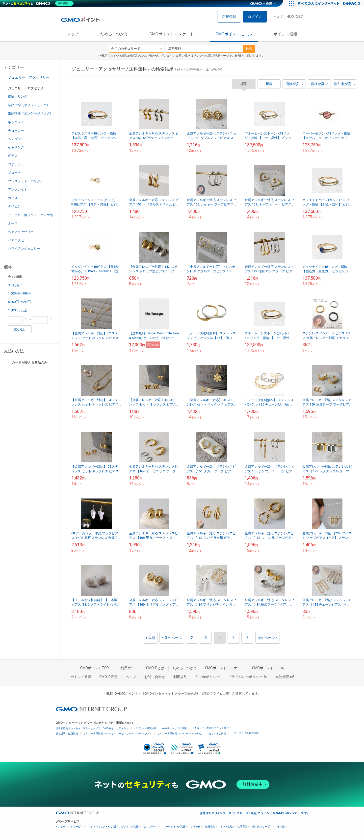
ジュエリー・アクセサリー (29, 77)
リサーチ (195, 826)
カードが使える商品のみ (29, 362)
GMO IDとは (155, 668)
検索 (249, 48)
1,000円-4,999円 (19, 293)
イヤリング (16, 147)
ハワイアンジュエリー (24, 248)
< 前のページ (172, 638)
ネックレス (16, 122)
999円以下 (15, 285)
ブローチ (14, 173)
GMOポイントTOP (94, 668)
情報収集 (210, 826)
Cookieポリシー (207, 677)
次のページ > (268, 638)
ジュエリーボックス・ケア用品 (30, 215)
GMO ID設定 (295, 16)
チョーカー (16, 130)
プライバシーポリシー (245, 677)
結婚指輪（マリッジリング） (29, 105)
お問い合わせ (154, 677)
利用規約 (180, 677)
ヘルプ (278, 16)
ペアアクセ (16, 240)
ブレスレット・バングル (25, 181)
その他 (281, 826)
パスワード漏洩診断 (145, 728)
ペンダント (16, 139)
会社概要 (282, 677)
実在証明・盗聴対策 (67, 733)
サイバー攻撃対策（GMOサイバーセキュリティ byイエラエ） (117, 733)
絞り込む (20, 329)
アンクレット (17, 189)
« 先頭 (150, 638)
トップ (72, 34)
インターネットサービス (69, 826)
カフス (13, 198)
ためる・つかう (114, 34)
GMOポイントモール (234, 34)
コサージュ (16, 164)
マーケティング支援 (174, 826)
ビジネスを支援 (129, 826)
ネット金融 (226, 826)
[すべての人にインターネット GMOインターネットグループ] (329, 3)
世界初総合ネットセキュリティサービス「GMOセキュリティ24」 (92, 728)
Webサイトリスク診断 (174, 728)
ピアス (13, 156)
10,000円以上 (17, 310)
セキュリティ (150, 826)
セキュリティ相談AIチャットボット (212, 727)
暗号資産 (242, 826)
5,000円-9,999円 (19, 302)
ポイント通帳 (285, 34)
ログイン (255, 17)
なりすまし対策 (217, 733)
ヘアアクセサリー (21, 232)
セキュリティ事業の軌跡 (245, 733)
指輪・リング (17, 96)
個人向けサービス (262, 826)
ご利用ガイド (127, 668)
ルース (13, 223)
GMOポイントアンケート (172, 34)
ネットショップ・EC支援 (102, 826)
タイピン (14, 206)
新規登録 (229, 17)
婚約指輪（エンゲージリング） (30, 113)
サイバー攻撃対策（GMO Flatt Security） (180, 733)
